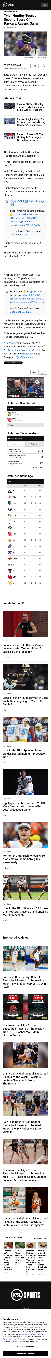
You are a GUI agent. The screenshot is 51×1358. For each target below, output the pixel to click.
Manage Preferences (25, 1346)
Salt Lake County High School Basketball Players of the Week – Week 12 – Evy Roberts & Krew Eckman (23, 1126)
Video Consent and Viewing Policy (16, 1339)
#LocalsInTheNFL (22, 214)
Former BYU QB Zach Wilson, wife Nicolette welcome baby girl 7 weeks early (24, 859)
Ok (48, 1312)
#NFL (36, 214)
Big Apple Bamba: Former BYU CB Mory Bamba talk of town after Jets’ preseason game (24, 806)
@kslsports (26, 221)
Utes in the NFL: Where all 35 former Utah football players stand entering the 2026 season (25, 912)
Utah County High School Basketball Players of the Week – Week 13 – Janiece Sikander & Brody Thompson (25, 1078)
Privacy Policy (35, 1334)
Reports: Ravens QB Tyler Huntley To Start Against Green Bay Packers (30, 137)
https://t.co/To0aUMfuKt (32, 302)
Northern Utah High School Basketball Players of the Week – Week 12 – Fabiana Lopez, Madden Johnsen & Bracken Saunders (25, 1175)
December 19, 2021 (20, 234)
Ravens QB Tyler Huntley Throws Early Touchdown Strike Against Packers (30, 107)
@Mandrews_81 (37, 201)
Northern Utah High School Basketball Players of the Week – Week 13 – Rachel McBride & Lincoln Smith (23, 1030)
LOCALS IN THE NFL (11, 11)
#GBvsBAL (32, 218)
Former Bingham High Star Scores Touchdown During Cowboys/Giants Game (31, 122)
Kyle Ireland (10, 343)
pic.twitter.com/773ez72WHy (25, 225)
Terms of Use (24, 1334)
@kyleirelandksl (24, 357)
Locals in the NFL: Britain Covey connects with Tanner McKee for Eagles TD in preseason (23, 648)
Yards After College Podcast (23, 350)
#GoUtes (14, 221)
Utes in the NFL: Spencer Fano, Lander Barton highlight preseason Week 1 (24, 754)
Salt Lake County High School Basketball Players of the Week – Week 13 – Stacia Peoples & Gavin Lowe (24, 982)
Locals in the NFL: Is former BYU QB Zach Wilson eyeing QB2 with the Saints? (25, 701)
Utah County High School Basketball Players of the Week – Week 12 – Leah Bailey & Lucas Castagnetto (25, 1222)
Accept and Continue (25, 1353)
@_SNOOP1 (17, 201)
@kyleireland (28, 353)
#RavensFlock (17, 218)
